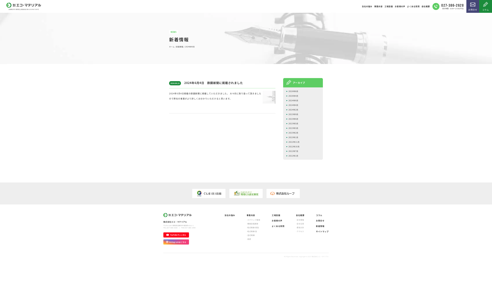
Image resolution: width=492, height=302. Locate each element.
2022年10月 (294, 146)
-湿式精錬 (251, 235)
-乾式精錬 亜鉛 (253, 227)
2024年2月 (293, 109)
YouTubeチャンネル (178, 235)
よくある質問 (413, 6)
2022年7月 (293, 151)
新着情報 (320, 226)
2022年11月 (294, 142)
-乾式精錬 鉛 (252, 231)
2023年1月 (293, 137)
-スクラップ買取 (253, 220)
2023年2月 (293, 132)
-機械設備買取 (252, 223)
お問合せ (472, 9)
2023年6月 (293, 119)
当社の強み (367, 6)
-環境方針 (300, 227)
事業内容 (378, 6)
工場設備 (389, 6)
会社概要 (426, 6)
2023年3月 (293, 128)
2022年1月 (293, 155)
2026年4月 (293, 96)
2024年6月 (293, 100)
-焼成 (249, 239)
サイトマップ (322, 231)
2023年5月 (293, 123)
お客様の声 (400, 6)
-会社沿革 (300, 223)
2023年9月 (293, 114)
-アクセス (300, 231)
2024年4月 (293, 105)
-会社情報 (300, 220)
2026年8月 (293, 91)
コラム (485, 9)
